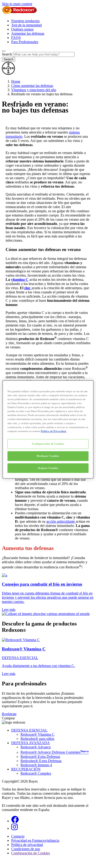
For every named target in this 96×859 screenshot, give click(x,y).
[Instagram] (14, 828)
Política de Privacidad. (53, 431)
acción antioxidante (61, 521)
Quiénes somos (22, 29)
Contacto (17, 836)
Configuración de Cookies (48, 443)
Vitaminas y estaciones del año (33, 90)
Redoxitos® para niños (37, 739)
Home (15, 81)
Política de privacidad (27, 845)
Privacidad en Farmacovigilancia (35, 840)
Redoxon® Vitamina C (38, 734)
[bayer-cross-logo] (8, 74)
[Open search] (4, 51)
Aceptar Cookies (48, 468)
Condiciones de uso (25, 849)
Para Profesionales (24, 42)
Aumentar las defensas (27, 33)
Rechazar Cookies (48, 455)
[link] (48, 592)
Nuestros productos (25, 21)
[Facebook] (15, 821)
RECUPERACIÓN (26, 769)
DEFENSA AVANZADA (30, 743)
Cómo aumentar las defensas (32, 86)
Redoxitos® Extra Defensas (41, 761)
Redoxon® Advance (36, 747)
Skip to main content (17, 4)
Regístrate (9, 714)
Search (7, 54)
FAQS (16, 38)
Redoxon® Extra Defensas (40, 757)
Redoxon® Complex (36, 773)
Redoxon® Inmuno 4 (36, 765)
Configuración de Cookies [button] (30, 853)
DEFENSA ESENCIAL (29, 730)
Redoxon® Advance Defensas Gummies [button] (55, 752)
